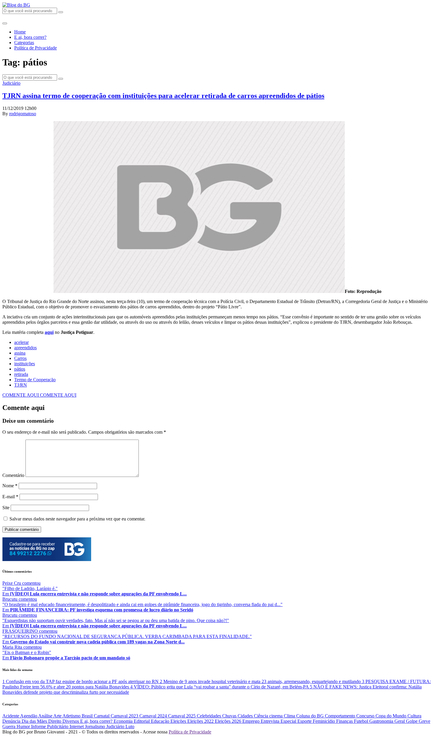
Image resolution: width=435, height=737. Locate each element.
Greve (424, 721)
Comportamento (340, 715)
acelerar (21, 342)
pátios (19, 368)
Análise (45, 715)
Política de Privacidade (35, 47)
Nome (9, 485)
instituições (24, 363)
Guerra (9, 726)
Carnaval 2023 (125, 715)
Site (5, 507)
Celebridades (209, 715)
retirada (21, 374)
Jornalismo (95, 726)
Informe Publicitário (50, 726)
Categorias (24, 42)
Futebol (361, 721)
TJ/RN (20, 384)
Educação (160, 721)
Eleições (178, 721)
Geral (400, 721)
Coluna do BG (310, 715)
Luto (129, 726)
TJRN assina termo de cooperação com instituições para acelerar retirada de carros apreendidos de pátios (163, 96)
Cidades (246, 715)
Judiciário (11, 83)
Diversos (71, 721)
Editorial (142, 721)
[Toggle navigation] (4, 23)
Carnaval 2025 (182, 715)
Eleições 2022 (201, 721)
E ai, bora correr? (30, 37)
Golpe (412, 721)
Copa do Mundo (391, 715)
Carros (20, 358)
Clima (290, 715)
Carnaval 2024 (153, 715)
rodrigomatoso (22, 113)
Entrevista (271, 721)
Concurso (366, 715)
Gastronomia (381, 721)
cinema (276, 715)
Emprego (251, 721)
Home (20, 31)
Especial (289, 721)
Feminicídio (324, 721)
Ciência (261, 715)
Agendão (29, 715)
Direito (55, 721)
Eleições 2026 (228, 721)
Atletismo (72, 715)
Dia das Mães (35, 721)
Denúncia (12, 721)
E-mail (10, 496)
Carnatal (102, 715)
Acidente (11, 715)
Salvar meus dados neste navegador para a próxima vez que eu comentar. (77, 518)
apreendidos (25, 347)
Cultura (414, 715)
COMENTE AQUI (21, 395)
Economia (124, 721)
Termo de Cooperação (35, 379)
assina (19, 352)
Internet (77, 726)
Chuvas (230, 715)
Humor (24, 726)
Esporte (305, 721)
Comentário (13, 475)
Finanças (345, 721)
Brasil (88, 715)
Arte (57, 715)
